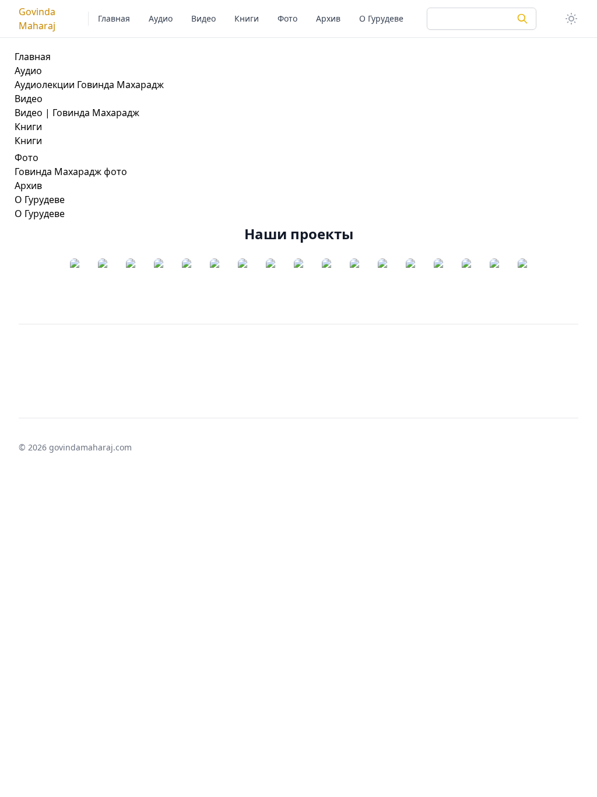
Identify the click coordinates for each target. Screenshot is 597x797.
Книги (246, 18)
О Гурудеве (381, 18)
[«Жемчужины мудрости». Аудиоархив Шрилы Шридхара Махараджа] (130, 284)
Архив (328, 18)
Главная (114, 18)
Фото (287, 18)
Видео (203, 18)
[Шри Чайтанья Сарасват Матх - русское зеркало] (102, 284)
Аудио (161, 18)
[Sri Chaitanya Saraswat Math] (74, 284)
